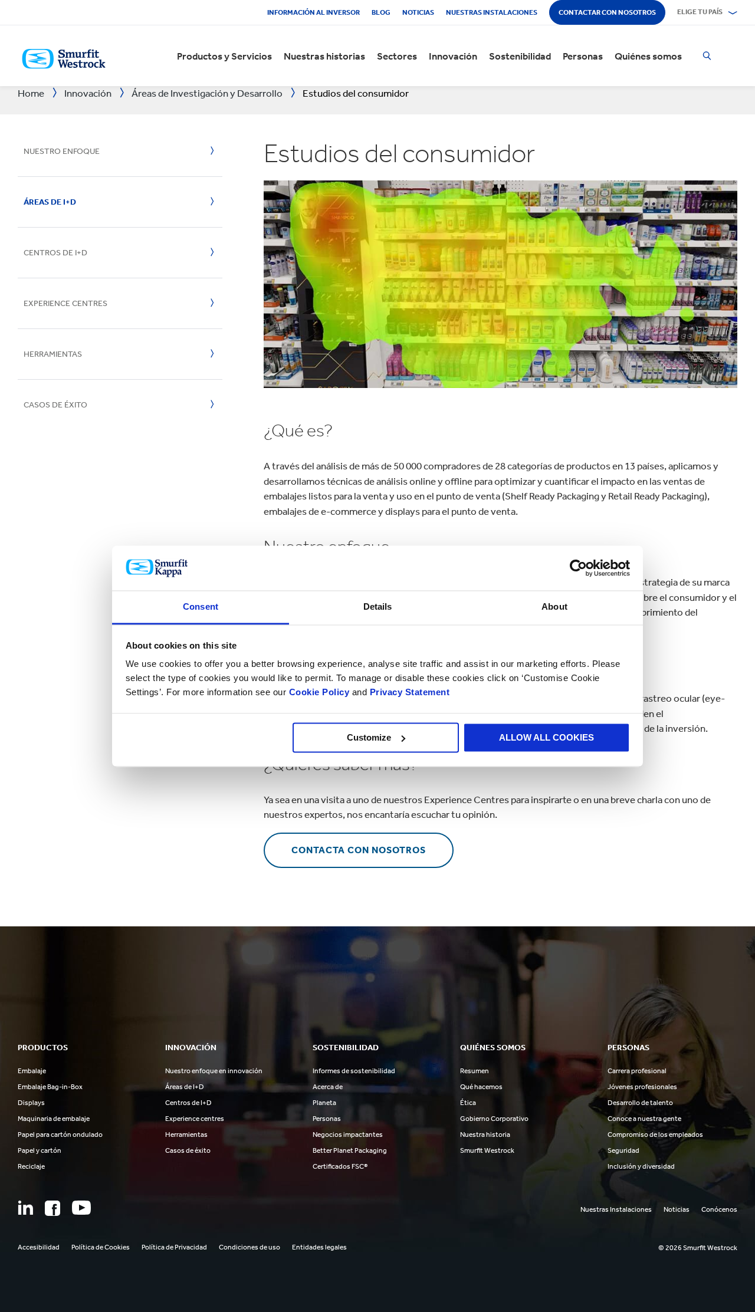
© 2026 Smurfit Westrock (697, 1248)
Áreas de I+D (50, 202)
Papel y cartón (39, 1150)
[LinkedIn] (25, 1208)
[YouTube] (81, 1208)
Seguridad (623, 1150)
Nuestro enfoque (62, 151)
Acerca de (328, 1087)
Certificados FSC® (340, 1166)
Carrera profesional (637, 1071)
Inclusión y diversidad (641, 1166)
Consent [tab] (200, 607)
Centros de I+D (55, 253)
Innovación (453, 56)
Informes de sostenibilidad (354, 1071)
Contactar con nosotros (607, 12)
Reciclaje (31, 1166)
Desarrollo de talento (640, 1103)
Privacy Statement (408, 693)
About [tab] (554, 607)
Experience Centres (65, 303)
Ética (468, 1103)
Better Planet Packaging (350, 1150)
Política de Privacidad (174, 1247)
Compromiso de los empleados (655, 1134)
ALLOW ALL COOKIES (546, 737)
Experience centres (194, 1118)
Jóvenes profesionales (642, 1087)
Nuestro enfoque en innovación (213, 1071)
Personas (583, 56)
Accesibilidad (39, 1247)
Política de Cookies (100, 1247)
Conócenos (719, 1209)
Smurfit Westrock (487, 1150)
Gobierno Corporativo (494, 1118)
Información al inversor (313, 12)
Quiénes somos (648, 56)
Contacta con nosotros (358, 850)
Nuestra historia (485, 1134)
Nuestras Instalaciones (491, 12)
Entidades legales (319, 1247)
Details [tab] (377, 607)
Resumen (474, 1071)
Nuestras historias (324, 56)
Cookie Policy (319, 693)
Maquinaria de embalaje (54, 1118)
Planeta (324, 1103)
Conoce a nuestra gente (644, 1118)
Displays (31, 1103)
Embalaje (32, 1071)
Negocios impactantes (348, 1134)
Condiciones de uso (249, 1247)
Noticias (418, 12)
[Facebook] (52, 1208)
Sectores (397, 56)
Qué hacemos (481, 1087)
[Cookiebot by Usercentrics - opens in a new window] (578, 568)
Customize (369, 737)
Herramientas (53, 354)
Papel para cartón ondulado (60, 1134)
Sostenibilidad (520, 56)
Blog (381, 12)
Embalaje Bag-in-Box (50, 1087)
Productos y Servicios (224, 56)
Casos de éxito (55, 405)
